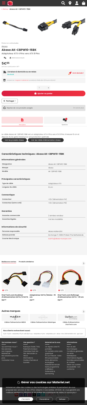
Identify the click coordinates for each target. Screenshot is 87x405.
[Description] (22, 120)
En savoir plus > (71, 392)
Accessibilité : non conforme (73, 368)
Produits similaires (26, 262)
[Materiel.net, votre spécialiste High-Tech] (10, 3)
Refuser (62, 399)
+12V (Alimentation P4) (57, 199)
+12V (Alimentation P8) (57, 203)
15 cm (50, 187)
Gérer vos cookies (74, 365)
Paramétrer (44, 399)
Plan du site (71, 347)
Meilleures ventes (9, 262)
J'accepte (25, 399)
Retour (5, 9)
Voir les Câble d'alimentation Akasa (45, 140)
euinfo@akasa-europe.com (59, 238)
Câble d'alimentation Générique (43, 322)
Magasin (71, 2)
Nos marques (72, 349)
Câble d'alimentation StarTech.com (71, 323)
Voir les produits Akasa (14, 140)
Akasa (5, 46)
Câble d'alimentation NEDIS (15, 322)
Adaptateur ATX (54, 183)
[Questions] (64, 120)
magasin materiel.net (22, 80)
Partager (10, 101)
